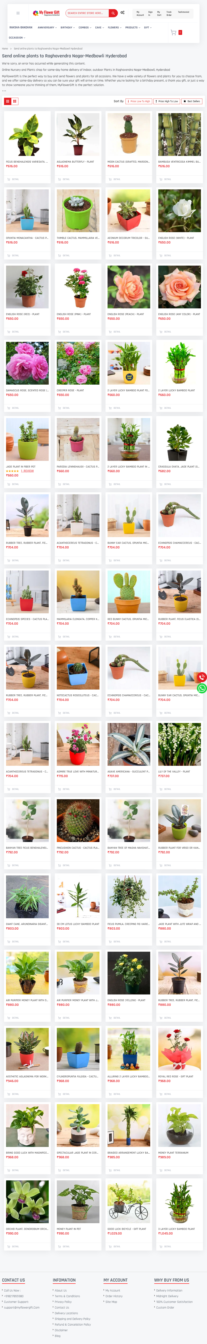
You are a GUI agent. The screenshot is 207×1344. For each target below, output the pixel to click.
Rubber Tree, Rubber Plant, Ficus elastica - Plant (27, 543)
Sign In (150, 14)
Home (5, 48)
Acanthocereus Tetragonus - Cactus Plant (78, 543)
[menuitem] (20, 28)
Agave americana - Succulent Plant (129, 771)
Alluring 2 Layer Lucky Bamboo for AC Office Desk (129, 1076)
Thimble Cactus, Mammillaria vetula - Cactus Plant (78, 238)
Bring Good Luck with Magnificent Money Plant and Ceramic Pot (27, 1153)
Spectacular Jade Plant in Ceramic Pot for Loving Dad (78, 1153)
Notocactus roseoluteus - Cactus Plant (78, 695)
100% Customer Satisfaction (174, 1302)
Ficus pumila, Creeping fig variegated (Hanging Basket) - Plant (129, 924)
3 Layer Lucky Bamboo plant (176, 1229)
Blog (57, 1336)
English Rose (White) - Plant (176, 238)
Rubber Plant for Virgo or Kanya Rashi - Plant (179, 848)
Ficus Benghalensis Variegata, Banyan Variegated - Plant (27, 162)
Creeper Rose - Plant (70, 390)
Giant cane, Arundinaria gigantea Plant (27, 924)
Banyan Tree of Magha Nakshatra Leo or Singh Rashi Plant (129, 848)
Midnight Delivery (167, 1296)
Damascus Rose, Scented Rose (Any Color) (27, 390)
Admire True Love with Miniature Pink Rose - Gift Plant (78, 771)
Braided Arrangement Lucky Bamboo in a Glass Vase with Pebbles (129, 1153)
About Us (61, 1290)
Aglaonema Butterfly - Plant (75, 162)
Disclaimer (61, 1330)
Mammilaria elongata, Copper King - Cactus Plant (78, 619)
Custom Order (165, 1307)
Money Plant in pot (69, 1229)
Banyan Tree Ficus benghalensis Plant (27, 848)
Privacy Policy (63, 1302)
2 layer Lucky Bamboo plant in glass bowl (129, 467)
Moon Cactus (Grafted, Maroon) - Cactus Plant (129, 162)
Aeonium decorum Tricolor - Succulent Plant (129, 238)
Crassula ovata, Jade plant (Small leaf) (179, 467)
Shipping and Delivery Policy (72, 1319)
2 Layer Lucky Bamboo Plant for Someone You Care (129, 390)
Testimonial (183, 12)
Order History (114, 1296)
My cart (159, 14)
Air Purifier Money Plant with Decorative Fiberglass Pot (27, 1000)
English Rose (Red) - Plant (22, 314)
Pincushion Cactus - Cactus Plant (78, 848)
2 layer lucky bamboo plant (176, 390)
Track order (169, 14)
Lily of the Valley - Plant (174, 771)
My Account (140, 14)
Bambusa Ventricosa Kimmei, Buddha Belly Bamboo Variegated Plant (179, 162)
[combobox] (91, 13)
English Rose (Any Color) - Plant (179, 314)
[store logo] (46, 13)
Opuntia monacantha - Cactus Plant (27, 238)
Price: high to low (168, 101)
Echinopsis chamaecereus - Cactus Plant (179, 543)
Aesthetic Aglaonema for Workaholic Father (27, 1076)
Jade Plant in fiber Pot (20, 467)
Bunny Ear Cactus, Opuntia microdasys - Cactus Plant (129, 543)
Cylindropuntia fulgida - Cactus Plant (78, 1076)
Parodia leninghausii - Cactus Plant (78, 467)
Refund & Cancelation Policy (73, 1325)
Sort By (119, 101)
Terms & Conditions (67, 1296)
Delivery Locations (66, 1313)
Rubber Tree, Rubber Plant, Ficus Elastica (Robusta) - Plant (179, 1000)
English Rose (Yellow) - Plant (126, 1000)
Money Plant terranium (173, 1153)
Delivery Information (169, 1290)
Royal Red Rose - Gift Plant (175, 1076)
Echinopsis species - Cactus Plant (27, 619)
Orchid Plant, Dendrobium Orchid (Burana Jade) (27, 1229)
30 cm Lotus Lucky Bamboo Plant (78, 924)
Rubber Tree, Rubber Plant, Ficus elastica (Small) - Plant (27, 695)
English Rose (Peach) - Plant (126, 314)
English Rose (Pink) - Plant (74, 314)
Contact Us (62, 1307)
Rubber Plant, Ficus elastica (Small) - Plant (179, 619)
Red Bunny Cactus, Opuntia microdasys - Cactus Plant (129, 619)
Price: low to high (140, 101)
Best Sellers (193, 101)
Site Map (111, 1302)
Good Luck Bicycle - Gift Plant (127, 1229)
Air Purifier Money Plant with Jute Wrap (78, 1000)
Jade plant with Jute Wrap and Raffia (179, 924)
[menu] (85, 33)
